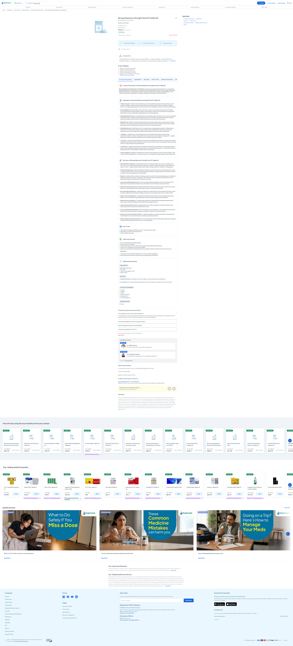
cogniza (121, 568)
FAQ (6, 625)
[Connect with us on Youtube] (72, 597)
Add (16, 494)
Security (7, 628)
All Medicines (8, 616)
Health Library (8, 605)
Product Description (125, 79)
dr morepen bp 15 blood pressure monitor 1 (139, 582)
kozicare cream (154, 570)
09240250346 (135, 381)
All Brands (7, 619)
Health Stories (8, 602)
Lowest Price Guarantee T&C (69, 618)
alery (140, 570)
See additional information (21, 641)
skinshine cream (136, 568)
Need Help (7, 622)
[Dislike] (174, 389)
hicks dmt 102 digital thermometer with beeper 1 (121, 584)
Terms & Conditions (67, 606)
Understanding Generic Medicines (13, 614)
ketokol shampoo (175, 568)
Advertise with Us (9, 634)
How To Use (155, 79)
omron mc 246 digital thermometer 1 (118, 582)
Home (3, 10)
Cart (290, 3)
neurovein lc (146, 570)
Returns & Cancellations (68, 615)
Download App (272, 3)
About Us (7, 596)
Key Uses (146, 79)
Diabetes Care (162, 7)
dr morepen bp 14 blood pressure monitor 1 (145, 576)
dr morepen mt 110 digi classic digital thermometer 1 (121, 576)
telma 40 (110, 568)
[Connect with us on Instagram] (63, 597)
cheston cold (127, 568)
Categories (9, 10)
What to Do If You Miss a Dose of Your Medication (19, 553)
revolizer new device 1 (158, 586)
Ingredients (137, 79)
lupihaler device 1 (124, 580)
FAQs (185, 24)
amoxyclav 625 (152, 568)
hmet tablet (166, 568)
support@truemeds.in (124, 381)
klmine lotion (124, 570)
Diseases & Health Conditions (12, 608)
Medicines (28, 7)
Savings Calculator (9, 631)
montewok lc (112, 570)
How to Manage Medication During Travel (210, 553)
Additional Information (201, 22)
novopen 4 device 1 (147, 586)
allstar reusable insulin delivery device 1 (143, 584)
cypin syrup (136, 570)
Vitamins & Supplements (127, 7)
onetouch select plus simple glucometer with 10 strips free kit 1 (167, 582)
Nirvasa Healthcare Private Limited (125, 20)
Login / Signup (281, 3)
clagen (130, 570)
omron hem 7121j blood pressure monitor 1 (164, 584)
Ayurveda (7, 611)
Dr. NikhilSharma (132, 345)
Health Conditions (92, 7)
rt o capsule (159, 568)
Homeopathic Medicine (230, 7)
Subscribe (188, 600)
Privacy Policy (65, 609)
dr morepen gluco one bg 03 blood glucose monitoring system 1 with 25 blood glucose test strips (152, 578)
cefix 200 (160, 570)
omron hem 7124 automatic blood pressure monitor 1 (143, 580)
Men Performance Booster (37, 10)
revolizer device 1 (161, 580)
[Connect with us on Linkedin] (76, 597)
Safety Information (167, 79)
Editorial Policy (129, 360)
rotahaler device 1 (161, 576)
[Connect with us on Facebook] (68, 597)
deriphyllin (166, 570)
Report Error (121, 335)
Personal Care (59, 7)
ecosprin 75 (144, 568)
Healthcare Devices (195, 7)
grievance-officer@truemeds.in (131, 620)
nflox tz (118, 570)
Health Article (8, 599)
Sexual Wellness (26, 10)
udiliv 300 (116, 568)
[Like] (169, 389)
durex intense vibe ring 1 (136, 586)
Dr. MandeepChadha (133, 354)
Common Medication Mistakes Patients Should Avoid (117, 553)
